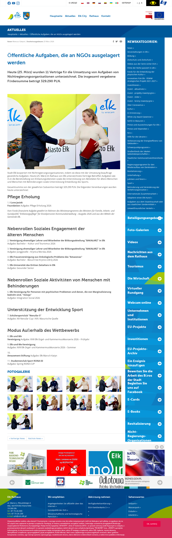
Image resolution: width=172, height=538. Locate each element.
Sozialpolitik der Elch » (58, 510)
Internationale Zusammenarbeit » (142, 193)
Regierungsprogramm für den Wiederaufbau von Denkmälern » (142, 166)
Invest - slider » (134, 97)
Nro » (129, 133)
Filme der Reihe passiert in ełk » (141, 68)
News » (130, 48)
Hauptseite (56, 16)
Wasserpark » (134, 507)
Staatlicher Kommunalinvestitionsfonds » (145, 159)
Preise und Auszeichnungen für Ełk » (143, 124)
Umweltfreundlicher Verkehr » (141, 208)
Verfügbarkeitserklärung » (100, 503)
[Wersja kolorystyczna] (153, 3)
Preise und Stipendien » (138, 129)
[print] (121, 41)
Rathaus (94, 16)
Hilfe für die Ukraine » (137, 136)
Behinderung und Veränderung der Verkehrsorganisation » (143, 188)
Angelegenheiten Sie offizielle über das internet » (65, 504)
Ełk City (82, 16)
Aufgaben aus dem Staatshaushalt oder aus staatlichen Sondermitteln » (145, 203)
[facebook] (9, 4)
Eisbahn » (132, 511)
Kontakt (105, 16)
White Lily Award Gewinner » (140, 117)
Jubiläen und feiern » (136, 179)
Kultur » (131, 109)
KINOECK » (133, 515)
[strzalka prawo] (157, 447)
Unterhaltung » (134, 175)
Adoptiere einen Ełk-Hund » (139, 197)
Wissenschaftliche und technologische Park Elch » (65, 515)
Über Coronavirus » (136, 105)
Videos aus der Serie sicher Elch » (142, 64)
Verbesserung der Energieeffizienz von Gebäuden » (144, 142)
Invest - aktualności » (136, 89)
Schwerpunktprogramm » (138, 147)
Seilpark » (132, 503)
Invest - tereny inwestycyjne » (140, 101)
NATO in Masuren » (136, 121)
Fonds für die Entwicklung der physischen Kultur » (140, 73)
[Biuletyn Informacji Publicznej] (149, 16)
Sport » (130, 183)
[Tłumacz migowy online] (163, 2)
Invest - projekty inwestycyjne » (141, 93)
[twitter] (117, 42)
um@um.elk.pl (20, 516)
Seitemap (126, 3)
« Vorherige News (17, 438)
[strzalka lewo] (162, 447)
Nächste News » (35, 438)
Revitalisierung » (134, 171)
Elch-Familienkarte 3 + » (99, 507)
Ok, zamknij (152, 524)
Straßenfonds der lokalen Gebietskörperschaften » (138, 152)
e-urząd (73, 3)
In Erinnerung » (134, 113)
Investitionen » (134, 85)
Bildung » (131, 56)
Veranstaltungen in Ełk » (138, 52)
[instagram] (18, 4)
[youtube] (14, 4)
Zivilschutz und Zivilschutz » (140, 60)
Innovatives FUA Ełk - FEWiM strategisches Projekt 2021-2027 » (142, 79)
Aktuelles (70, 16)
